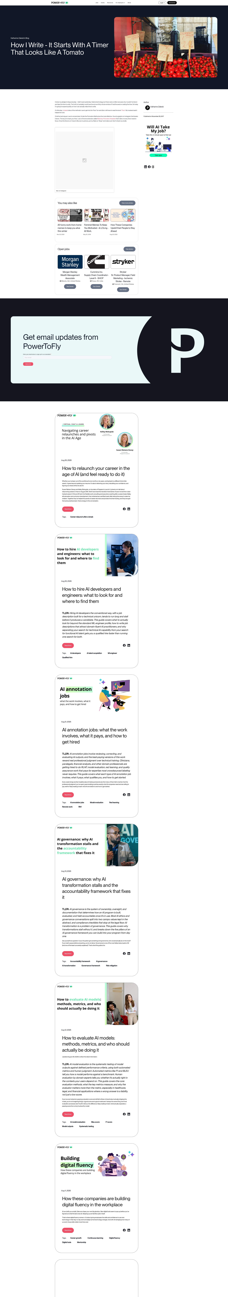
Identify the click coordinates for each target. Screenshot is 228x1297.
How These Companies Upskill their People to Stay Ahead (123, 228)
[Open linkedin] (145, 166)
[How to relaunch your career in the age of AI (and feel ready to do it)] (96, 434)
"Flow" (123, 110)
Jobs (97, 2)
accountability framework (80, 961)
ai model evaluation (77, 1122)
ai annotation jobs (77, 802)
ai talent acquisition (94, 653)
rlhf (80, 807)
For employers (120, 2)
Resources (110, 2)
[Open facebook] (149, 166)
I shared (65, 110)
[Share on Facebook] (124, 509)
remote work (67, 807)
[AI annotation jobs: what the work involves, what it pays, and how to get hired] (96, 695)
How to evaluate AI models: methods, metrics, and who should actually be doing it (95, 1044)
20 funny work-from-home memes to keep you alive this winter (69, 228)
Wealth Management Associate (70, 277)
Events (103, 2)
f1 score (109, 1122)
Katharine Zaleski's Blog (20, 38)
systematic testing (86, 1126)
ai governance (101, 961)
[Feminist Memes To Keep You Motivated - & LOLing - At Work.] (96, 215)
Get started (172, 2)
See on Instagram (61, 190)
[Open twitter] (153, 166)
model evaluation (96, 802)
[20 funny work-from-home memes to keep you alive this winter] (70, 215)
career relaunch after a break (81, 517)
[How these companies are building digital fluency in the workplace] (96, 1164)
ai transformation (69, 966)
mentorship (81, 1242)
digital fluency (114, 1238)
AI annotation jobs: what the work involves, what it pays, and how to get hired (94, 736)
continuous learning (95, 1238)
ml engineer (112, 653)
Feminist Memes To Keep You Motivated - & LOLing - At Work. (96, 228)
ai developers (75, 653)
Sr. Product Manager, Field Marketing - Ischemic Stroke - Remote (123, 278)
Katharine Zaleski (157, 107)
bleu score (95, 1122)
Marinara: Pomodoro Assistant (106, 119)
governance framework (91, 966)
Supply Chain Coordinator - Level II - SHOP (96, 277)
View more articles (127, 203)
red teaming (114, 802)
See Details (70, 286)
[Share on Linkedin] (128, 509)
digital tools (66, 1242)
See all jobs (129, 249)
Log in (161, 2)
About (129, 2)
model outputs (67, 1126)
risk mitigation (111, 966)
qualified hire (67, 657)
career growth (76, 1238)
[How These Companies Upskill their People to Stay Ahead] (123, 215)
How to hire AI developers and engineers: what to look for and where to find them (92, 595)
